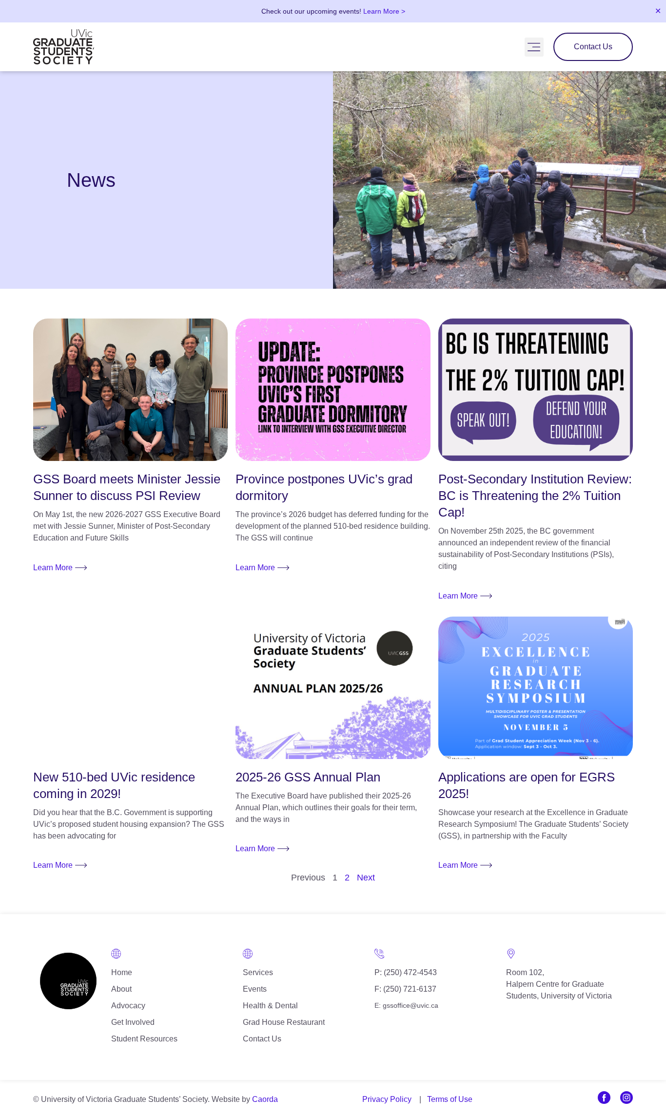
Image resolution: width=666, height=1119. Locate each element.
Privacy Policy (386, 1099)
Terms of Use (449, 1099)
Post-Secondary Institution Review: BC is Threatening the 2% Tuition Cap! (535, 496)
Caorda (265, 1099)
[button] (534, 47)
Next (366, 877)
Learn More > (384, 11)
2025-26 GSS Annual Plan (307, 777)
